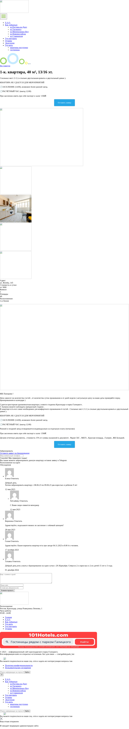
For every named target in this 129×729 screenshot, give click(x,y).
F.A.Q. (8, 23)
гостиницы (15, 50)
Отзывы (8, 41)
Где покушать (11, 38)
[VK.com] (2, 659)
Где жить (9, 45)
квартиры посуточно (19, 47)
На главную (5, 66)
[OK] (5, 659)
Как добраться (11, 25)
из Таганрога (15, 29)
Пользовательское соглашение (18, 668)
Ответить (15, 478)
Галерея (8, 617)
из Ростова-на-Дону (18, 27)
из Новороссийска (18, 34)
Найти (27, 672)
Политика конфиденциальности (19, 665)
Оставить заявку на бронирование (14, 453)
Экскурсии (9, 43)
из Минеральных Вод (19, 32)
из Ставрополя (16, 36)
